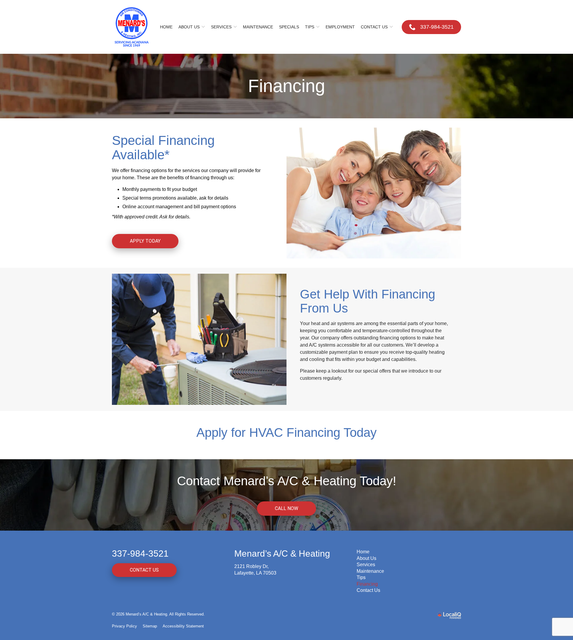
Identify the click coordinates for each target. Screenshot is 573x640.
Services (221, 27)
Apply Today (145, 241)
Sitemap (150, 626)
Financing (286, 86)
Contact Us (374, 27)
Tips (309, 27)
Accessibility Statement (183, 626)
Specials (289, 27)
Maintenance (258, 27)
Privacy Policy (124, 626)
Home (166, 27)
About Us (189, 27)
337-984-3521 (140, 553)
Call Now (286, 508)
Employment (340, 27)
